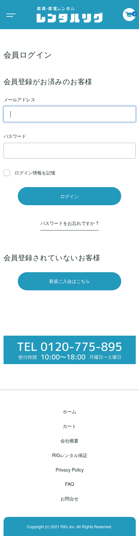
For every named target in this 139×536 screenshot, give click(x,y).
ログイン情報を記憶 (34, 172)
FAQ (69, 484)
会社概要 (69, 440)
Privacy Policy (70, 469)
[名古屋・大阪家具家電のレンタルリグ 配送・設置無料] (69, 14)
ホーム (69, 411)
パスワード (15, 136)
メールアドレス (19, 99)
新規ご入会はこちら (69, 281)
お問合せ (69, 498)
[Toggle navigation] (9, 14)
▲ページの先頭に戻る (69, 528)
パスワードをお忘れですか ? (69, 223)
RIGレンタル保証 (69, 455)
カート (69, 426)
